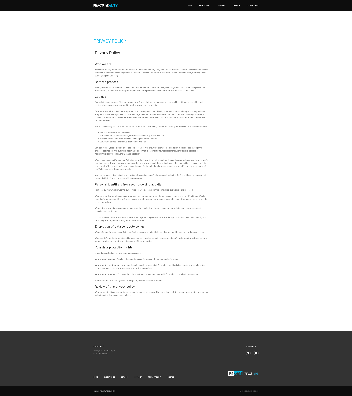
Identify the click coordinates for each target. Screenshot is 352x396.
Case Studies (204, 5)
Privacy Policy (154, 377)
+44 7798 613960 (101, 353)
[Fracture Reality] (106, 5)
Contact (236, 5)
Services (221, 5)
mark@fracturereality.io (104, 350)
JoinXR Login (253, 5)
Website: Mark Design (249, 391)
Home (190, 5)
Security (138, 377)
